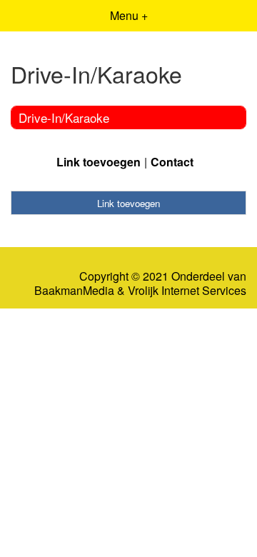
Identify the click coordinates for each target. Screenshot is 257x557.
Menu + (129, 15)
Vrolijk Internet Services (187, 290)
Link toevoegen (98, 162)
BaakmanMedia (74, 290)
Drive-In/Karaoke (64, 117)
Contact (172, 162)
